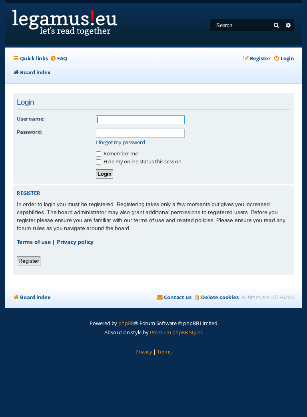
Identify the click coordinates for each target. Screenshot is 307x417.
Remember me (120, 153)
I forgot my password (120, 142)
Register (28, 261)
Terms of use (34, 242)
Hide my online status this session (141, 161)
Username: (31, 118)
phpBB (126, 323)
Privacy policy (75, 242)
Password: (29, 131)
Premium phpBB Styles (176, 332)
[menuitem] (58, 58)
